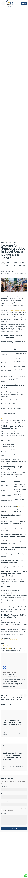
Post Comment (14, 828)
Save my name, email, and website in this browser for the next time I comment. (15, 809)
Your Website (4, 801)
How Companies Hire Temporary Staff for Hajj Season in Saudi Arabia (12, 722)
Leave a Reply (4, 813)
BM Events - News (6, 242)
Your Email (3, 793)
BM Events (8, 648)
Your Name (4, 786)
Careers (24, 3)
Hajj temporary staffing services (9, 418)
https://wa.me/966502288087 (9, 640)
